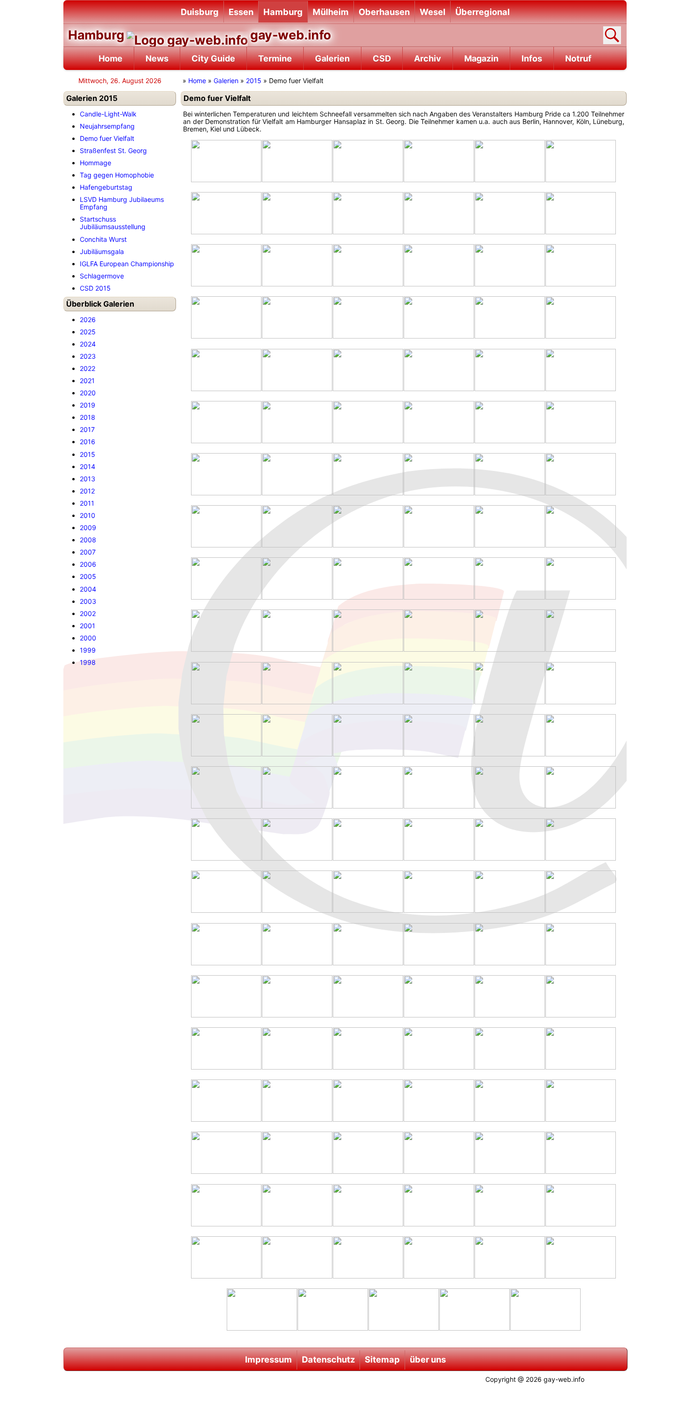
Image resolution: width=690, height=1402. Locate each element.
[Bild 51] (439, 578)
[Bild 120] (226, 1205)
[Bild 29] (580, 370)
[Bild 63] (439, 683)
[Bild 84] (226, 891)
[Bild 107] (580, 1048)
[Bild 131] (580, 1257)
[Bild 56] (368, 630)
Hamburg (283, 12)
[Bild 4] (510, 161)
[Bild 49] (297, 578)
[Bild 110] (368, 1100)
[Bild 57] (439, 630)
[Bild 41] (580, 474)
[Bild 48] (226, 578)
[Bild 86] (368, 891)
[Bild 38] (368, 474)
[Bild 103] (297, 1048)
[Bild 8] (368, 213)
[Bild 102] (226, 1048)
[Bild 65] (580, 683)
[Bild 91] (297, 944)
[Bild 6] (226, 213)
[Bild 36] (226, 474)
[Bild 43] (297, 526)
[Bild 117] (439, 1152)
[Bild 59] (580, 630)
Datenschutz (328, 1359)
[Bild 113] (580, 1100)
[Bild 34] (510, 422)
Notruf (578, 58)
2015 (253, 81)
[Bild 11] (580, 213)
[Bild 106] (510, 1048)
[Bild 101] (580, 996)
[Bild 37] (297, 474)
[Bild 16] (510, 265)
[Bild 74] (368, 787)
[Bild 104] (368, 1048)
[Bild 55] (297, 630)
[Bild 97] (297, 996)
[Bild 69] (439, 735)
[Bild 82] (510, 839)
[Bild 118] (510, 1152)
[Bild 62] (368, 683)
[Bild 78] (226, 839)
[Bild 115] (297, 1152)
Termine (275, 58)
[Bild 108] (226, 1100)
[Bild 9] (439, 213)
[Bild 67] (297, 735)
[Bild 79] (297, 839)
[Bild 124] (510, 1205)
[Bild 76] (510, 787)
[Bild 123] (439, 1205)
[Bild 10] (510, 213)
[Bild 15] (439, 265)
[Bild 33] (439, 422)
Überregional (482, 12)
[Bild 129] (439, 1257)
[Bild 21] (439, 317)
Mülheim (331, 12)
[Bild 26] (368, 370)
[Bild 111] (439, 1100)
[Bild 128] (368, 1257)
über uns (428, 1359)
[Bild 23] (580, 317)
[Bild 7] (297, 213)
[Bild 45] (439, 526)
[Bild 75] (439, 787)
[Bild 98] (368, 996)
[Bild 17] (580, 265)
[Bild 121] (297, 1205)
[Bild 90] (226, 944)
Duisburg (200, 12)
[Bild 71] (580, 735)
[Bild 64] (510, 683)
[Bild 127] (297, 1257)
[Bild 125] (580, 1205)
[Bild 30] (226, 422)
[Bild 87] (439, 891)
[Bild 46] (510, 526)
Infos (531, 58)
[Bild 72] (226, 787)
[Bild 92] (368, 944)
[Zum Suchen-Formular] (612, 35)
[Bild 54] (226, 630)
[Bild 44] (368, 526)
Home (111, 58)
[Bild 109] (297, 1100)
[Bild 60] (226, 683)
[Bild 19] (297, 317)
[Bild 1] (297, 161)
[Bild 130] (510, 1257)
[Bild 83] (580, 839)
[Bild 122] (368, 1205)
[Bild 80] (368, 839)
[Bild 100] (510, 996)
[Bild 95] (580, 944)
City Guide (213, 58)
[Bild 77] (580, 787)
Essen (241, 12)
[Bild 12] (226, 265)
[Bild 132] (262, 1309)
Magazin (481, 58)
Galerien (332, 58)
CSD (382, 58)
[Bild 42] (226, 526)
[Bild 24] (226, 370)
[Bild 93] (439, 944)
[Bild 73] (297, 787)
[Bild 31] (297, 422)
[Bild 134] (403, 1309)
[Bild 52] (510, 578)
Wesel (432, 12)
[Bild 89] (580, 891)
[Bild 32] (368, 422)
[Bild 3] (439, 161)
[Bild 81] (439, 839)
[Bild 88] (510, 891)
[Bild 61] (297, 683)
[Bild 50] (368, 578)
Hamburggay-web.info (199, 34)
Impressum (268, 1359)
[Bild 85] (297, 891)
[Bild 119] (580, 1152)
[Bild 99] (439, 996)
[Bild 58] (510, 630)
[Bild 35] (580, 422)
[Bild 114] (226, 1152)
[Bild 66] (226, 735)
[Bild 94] (510, 944)
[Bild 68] (368, 735)
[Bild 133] (333, 1309)
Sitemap (382, 1359)
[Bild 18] (226, 317)
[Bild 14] (368, 265)
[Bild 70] (510, 735)
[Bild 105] (439, 1048)
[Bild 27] (439, 370)
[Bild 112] (510, 1100)
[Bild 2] (368, 161)
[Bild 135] (474, 1309)
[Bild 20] (368, 317)
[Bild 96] (226, 996)
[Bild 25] (297, 370)
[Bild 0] (226, 161)
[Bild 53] (580, 578)
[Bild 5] (580, 161)
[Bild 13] (297, 265)
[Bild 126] (226, 1257)
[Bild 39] (439, 474)
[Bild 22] (510, 317)
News (157, 58)
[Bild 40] (510, 474)
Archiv (427, 58)
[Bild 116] (368, 1152)
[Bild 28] (510, 370)
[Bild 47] (580, 526)
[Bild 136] (545, 1309)
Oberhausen (384, 12)
